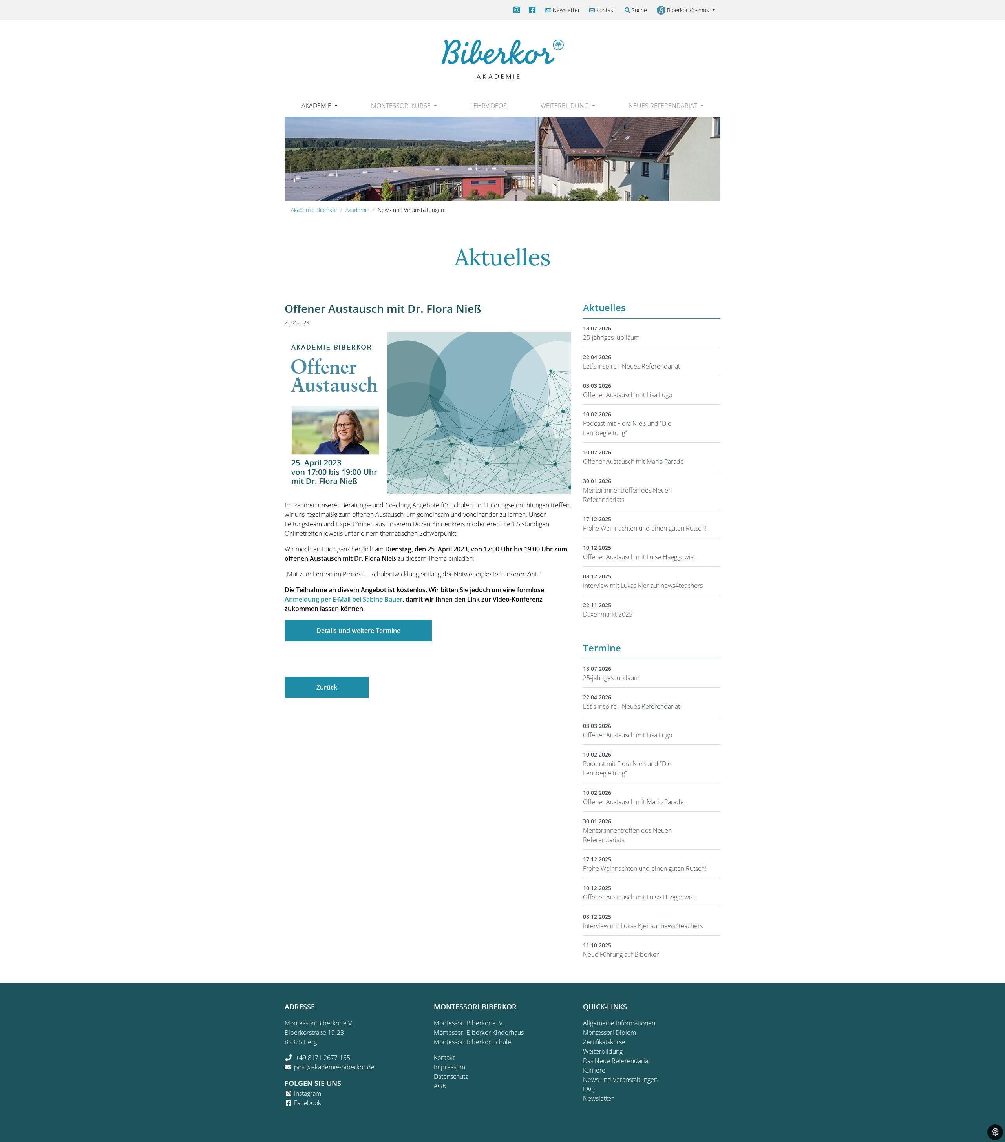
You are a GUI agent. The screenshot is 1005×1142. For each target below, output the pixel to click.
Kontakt (605, 10)
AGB (440, 1086)
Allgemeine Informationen (619, 1023)
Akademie (357, 209)
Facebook (307, 1102)
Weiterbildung (603, 1051)
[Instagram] (516, 10)
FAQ (589, 1089)
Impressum (449, 1067)
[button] (319, 105)
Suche (638, 10)
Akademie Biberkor (314, 209)
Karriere (594, 1070)
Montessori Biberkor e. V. (469, 1023)
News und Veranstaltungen (620, 1079)
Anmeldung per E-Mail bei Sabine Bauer (343, 599)
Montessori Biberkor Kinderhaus (479, 1032)
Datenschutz (451, 1076)
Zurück (326, 687)
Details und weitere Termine (358, 630)
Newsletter (565, 10)
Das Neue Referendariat (616, 1060)
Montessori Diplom (609, 1032)
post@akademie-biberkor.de (334, 1067)
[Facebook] (532, 10)
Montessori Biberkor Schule (472, 1042)
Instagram (307, 1093)
